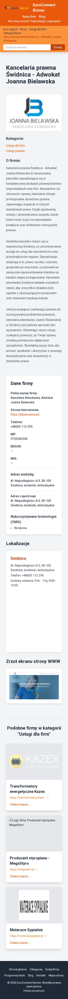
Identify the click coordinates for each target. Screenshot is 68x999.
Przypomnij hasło (14, 975)
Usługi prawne (12, 33)
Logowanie (53, 21)
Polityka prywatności (34, 991)
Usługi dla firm (37, 29)
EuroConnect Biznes (44, 8)
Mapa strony (56, 975)
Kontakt (41, 975)
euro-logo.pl (10, 29)
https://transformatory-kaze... (29, 797)
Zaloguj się (36, 969)
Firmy (23, 29)
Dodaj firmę (52, 969)
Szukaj (58, 47)
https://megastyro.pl (23, 869)
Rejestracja (38, 21)
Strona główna (18, 969)
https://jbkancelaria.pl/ (25, 414)
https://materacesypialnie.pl (28, 935)
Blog (42, 16)
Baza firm (29, 16)
